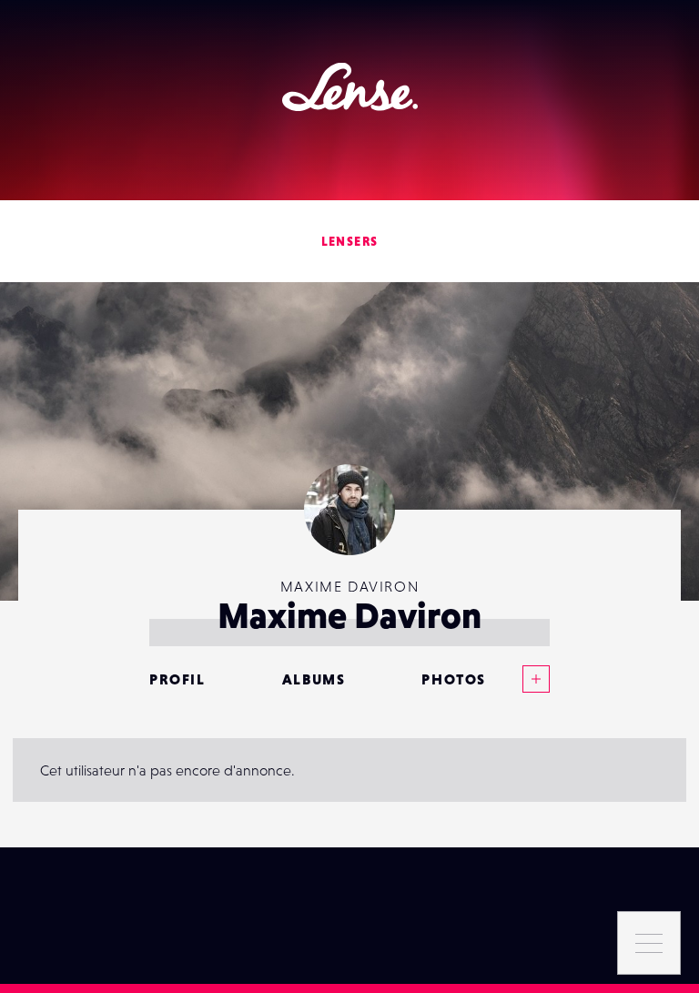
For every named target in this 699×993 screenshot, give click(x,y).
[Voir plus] (518, 679)
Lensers (350, 241)
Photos (453, 679)
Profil (177, 679)
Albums (314, 679)
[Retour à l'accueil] (350, 87)
